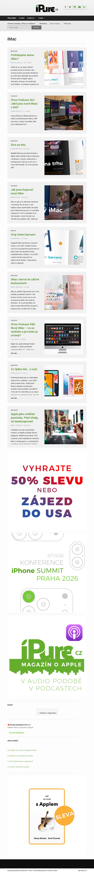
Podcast (14, 96)
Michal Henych (16, 63)
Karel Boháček (16, 287)
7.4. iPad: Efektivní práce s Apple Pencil (20, 761)
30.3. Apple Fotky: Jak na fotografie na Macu (22, 750)
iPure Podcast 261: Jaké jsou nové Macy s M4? (24, 103)
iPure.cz (30, 18)
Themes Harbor (52, 870)
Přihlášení (11, 18)
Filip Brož (15, 339)
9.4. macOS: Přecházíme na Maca (18, 767)
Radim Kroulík (16, 111)
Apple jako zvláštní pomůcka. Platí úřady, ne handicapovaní (24, 417)
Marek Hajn (15, 197)
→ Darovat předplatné (15, 733)
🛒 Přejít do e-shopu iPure (47, 713)
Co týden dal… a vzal (24, 369)
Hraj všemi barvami (23, 234)
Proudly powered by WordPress (17, 870)
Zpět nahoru (82, 870)
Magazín (14, 51)
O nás (41, 18)
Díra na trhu (18, 144)
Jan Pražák (15, 238)
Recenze (14, 186)
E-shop (22, 18)
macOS (13, 230)
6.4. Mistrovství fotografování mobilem (20, 756)
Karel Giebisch (16, 425)
